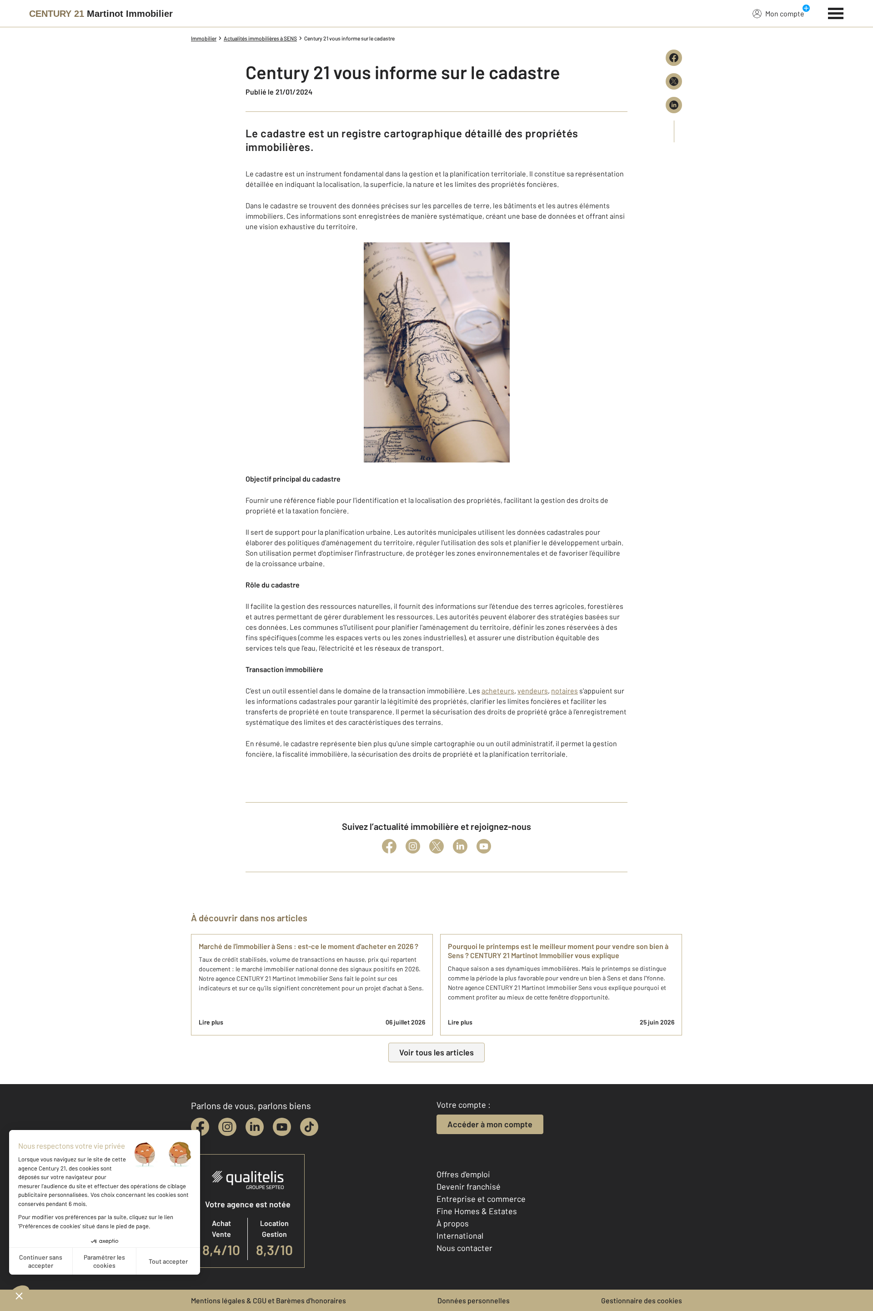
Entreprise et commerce (481, 1199)
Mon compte (784, 13)
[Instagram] (413, 846)
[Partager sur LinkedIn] (674, 105)
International (459, 1236)
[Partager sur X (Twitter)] (674, 81)
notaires (564, 690)
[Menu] (836, 12)
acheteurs (498, 690)
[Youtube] (484, 846)
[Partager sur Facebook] (674, 58)
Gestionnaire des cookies (641, 1300)
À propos (452, 1223)
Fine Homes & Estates (476, 1211)
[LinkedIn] (460, 846)
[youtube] (282, 1127)
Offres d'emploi (463, 1174)
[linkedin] (255, 1127)
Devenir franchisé (468, 1186)
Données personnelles (473, 1300)
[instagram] (227, 1127)
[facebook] (200, 1127)
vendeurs (532, 690)
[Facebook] (389, 846)
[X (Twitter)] (436, 846)
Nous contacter (464, 1248)
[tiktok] (309, 1127)
